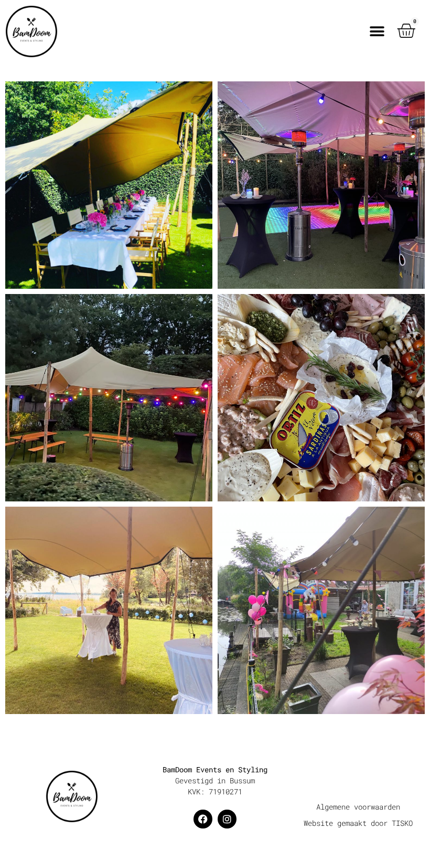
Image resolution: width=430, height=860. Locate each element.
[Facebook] (203, 819)
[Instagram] (227, 819)
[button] (377, 32)
